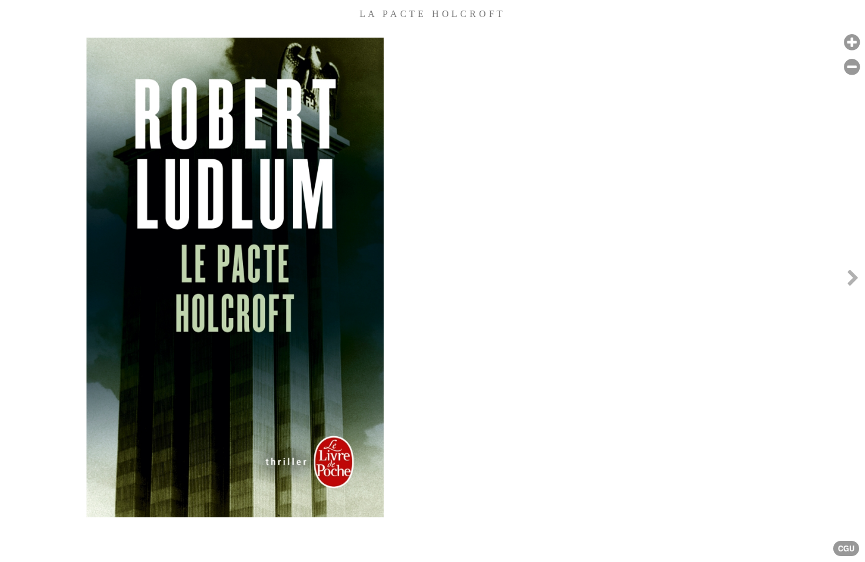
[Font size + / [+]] (852, 42)
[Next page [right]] (852, 281)
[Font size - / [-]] (852, 67)
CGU (846, 548)
